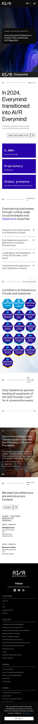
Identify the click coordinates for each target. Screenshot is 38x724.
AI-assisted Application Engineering (13, 624)
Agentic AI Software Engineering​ (12, 675)
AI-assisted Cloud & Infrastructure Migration (16, 630)
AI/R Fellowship (6, 695)
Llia (3, 604)
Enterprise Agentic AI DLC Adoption (12, 639)
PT (30, 3)
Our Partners (6, 681)
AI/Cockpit (5, 601)
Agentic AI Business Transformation (13, 672)
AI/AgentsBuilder (7, 610)
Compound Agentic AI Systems (11, 633)
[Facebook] (19, 590)
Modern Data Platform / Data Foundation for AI (16, 642)
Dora (3, 607)
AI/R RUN (4, 651)
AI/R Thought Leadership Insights (12, 698)
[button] (3, 474)
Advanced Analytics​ (8, 648)
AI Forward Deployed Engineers (11, 692)
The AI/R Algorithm (7, 669)
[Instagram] (23, 590)
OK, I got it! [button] (19, 718)
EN (27, 3)
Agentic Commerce (7, 658)
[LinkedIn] (15, 590)
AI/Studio (5, 613)
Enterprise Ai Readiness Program (12, 654)
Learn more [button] (26, 713)
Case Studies (6, 678)
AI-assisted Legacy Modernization (12, 627)
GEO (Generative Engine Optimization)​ (13, 645)
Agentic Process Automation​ (10, 636)
